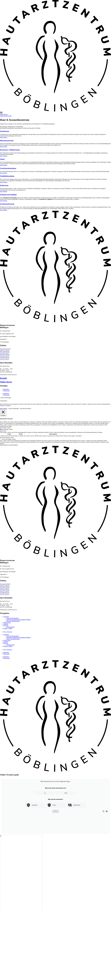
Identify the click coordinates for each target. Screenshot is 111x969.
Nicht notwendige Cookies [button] (7, 437)
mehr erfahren (3, 137)
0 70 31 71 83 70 (4, 356)
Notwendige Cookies (7, 429)
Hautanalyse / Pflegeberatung (10, 150)
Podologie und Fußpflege (8, 194)
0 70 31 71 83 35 (4, 359)
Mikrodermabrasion (7, 140)
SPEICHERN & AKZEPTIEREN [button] (9, 445)
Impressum (6, 389)
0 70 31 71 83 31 (4, 353)
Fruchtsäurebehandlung (8, 168)
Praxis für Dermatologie (13, 618)
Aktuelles (5, 624)
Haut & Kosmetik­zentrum (13, 621)
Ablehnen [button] (28, 408)
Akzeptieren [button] (23, 408)
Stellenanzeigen (11, 627)
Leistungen (6, 616)
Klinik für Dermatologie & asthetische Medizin (19, 619)
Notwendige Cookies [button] (5, 427)
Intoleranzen (4, 185)
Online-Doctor (6, 382)
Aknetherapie (4, 131)
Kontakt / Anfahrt (7, 628)
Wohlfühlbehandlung (7, 176)
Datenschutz (6, 390)
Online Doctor (7, 622)
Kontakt (3, 378)
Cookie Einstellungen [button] (5, 397)
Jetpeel (2, 159)
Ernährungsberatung (7, 204)
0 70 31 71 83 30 (4, 350)
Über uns (5, 625)
